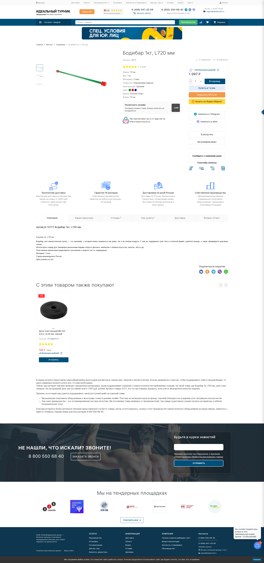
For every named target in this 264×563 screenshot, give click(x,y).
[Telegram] (213, 272)
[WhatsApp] (226, 272)
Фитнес (49, 45)
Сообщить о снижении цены (207, 156)
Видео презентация (170, 541)
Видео (181, 3)
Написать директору (98, 552)
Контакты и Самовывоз (136, 3)
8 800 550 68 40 (46, 456)
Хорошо (257, 559)
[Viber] (220, 272)
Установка (117, 3)
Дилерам (129, 552)
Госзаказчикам (95, 545)
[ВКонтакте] (201, 272)
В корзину (214, 81)
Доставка (75, 3)
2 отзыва (142, 67)
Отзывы (170, 3)
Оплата (87, 3)
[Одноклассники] (207, 272)
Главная (39, 45)
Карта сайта (69, 551)
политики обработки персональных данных (202, 457)
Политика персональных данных (48, 551)
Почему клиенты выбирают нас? (176, 538)
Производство (188, 22)
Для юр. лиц (94, 548)
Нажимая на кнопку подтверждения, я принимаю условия (198, 455)
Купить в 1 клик (207, 88)
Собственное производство (210, 193)
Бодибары (60, 45)
